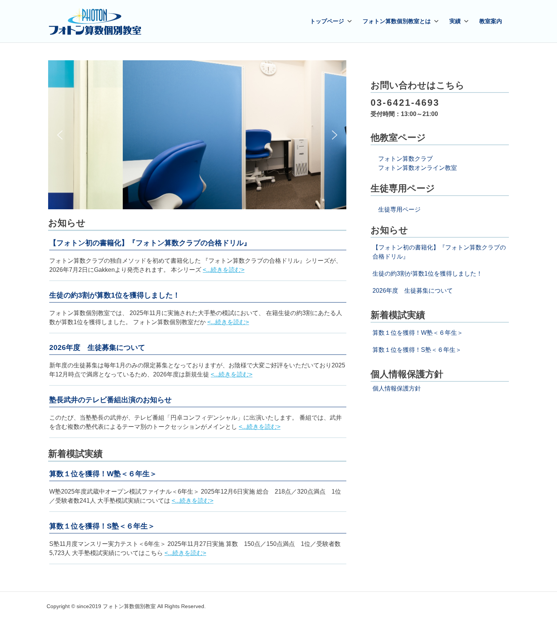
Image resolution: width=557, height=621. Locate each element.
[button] (60, 135)
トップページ (327, 21)
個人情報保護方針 (396, 388)
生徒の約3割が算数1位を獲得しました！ (114, 295)
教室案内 (490, 21)
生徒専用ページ (399, 209)
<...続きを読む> (223, 270)
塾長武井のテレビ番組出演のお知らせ (110, 400)
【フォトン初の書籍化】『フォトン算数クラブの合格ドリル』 (150, 243)
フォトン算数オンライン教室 (417, 168)
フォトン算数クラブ (405, 158)
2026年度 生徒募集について (97, 347)
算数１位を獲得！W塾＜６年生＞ (103, 474)
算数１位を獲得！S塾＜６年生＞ (102, 526)
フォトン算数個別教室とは (397, 21)
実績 (455, 21)
